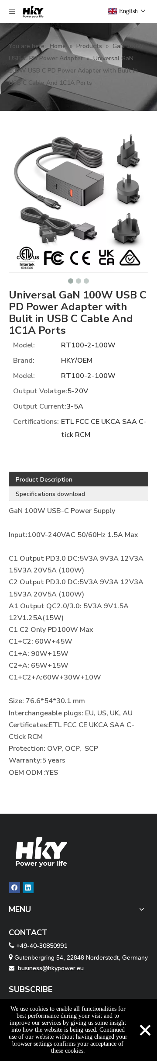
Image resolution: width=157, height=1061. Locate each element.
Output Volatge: (40, 391)
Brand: (23, 360)
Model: (24, 345)
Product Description (44, 479)
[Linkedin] (28, 887)
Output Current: (39, 406)
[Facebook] (14, 887)
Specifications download (50, 494)
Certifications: (36, 421)
